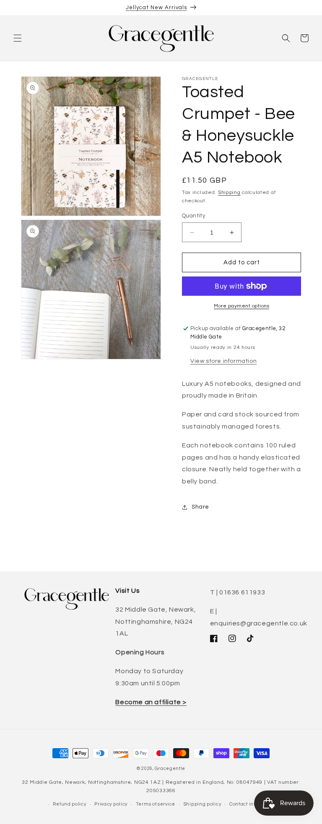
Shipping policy (202, 804)
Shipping (229, 192)
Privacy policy (110, 804)
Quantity (193, 216)
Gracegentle (170, 768)
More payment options (241, 306)
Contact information (253, 804)
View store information (223, 361)
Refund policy (69, 804)
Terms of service (155, 804)
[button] (17, 38)
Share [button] (200, 507)
